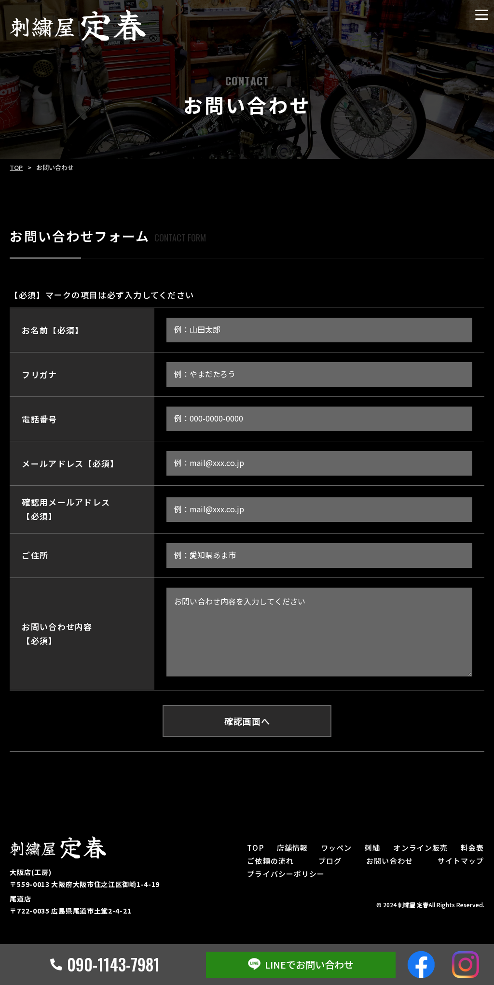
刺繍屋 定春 (413, 905)
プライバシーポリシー (286, 874)
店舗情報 (292, 848)
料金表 (472, 848)
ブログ (330, 861)
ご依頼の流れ (270, 861)
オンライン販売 (420, 848)
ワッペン (336, 848)
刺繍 (372, 848)
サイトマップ (461, 861)
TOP (16, 167)
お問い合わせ (389, 861)
